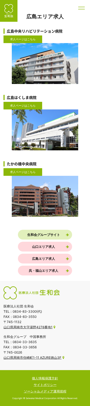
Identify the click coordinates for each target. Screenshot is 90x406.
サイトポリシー (45, 385)
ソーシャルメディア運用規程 (45, 391)
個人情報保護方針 (45, 378)
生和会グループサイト (43, 235)
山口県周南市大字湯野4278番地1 (27, 327)
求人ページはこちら (23, 39)
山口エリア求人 (43, 247)
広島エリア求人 (43, 259)
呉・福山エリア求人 (43, 270)
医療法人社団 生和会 (8, 11)
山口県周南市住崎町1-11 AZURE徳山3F (32, 358)
